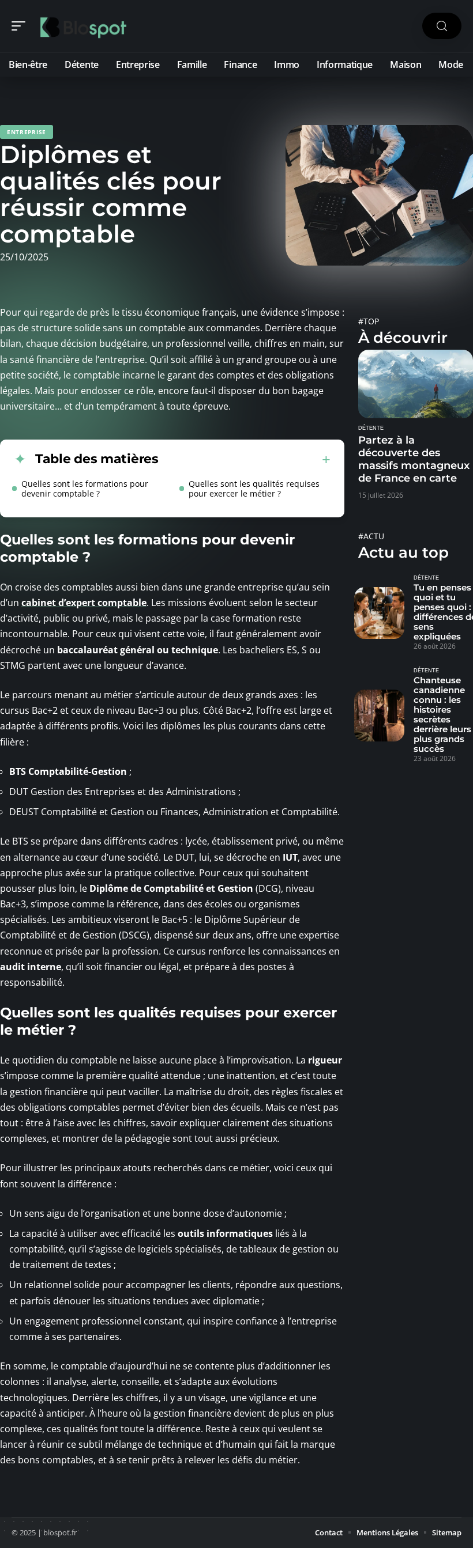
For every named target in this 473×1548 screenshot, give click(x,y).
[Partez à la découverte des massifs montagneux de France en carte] (415, 384)
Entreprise (26, 132)
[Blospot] (83, 26)
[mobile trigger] (21, 26)
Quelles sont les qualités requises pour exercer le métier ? (254, 488)
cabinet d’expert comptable (84, 602)
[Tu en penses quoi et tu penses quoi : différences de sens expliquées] (379, 613)
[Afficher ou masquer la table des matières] (245, 460)
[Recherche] (442, 26)
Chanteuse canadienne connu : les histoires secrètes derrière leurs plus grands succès (442, 714)
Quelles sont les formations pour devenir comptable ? (84, 488)
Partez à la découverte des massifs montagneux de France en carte (414, 459)
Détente (371, 428)
